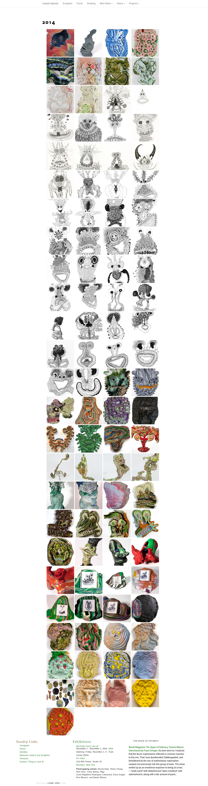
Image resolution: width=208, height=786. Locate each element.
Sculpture (67, 3)
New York (90, 765)
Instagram (24, 745)
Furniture (24, 758)
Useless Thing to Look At (32, 762)
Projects (133, 3)
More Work (105, 3)
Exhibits (24, 752)
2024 (111, 749)
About (120, 3)
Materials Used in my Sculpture (35, 755)
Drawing (91, 3)
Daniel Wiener (50, 3)
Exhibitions (82, 741)
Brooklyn (80, 765)
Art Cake (80, 758)
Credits (63, 783)
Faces (80, 3)
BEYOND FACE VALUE (87, 746)
